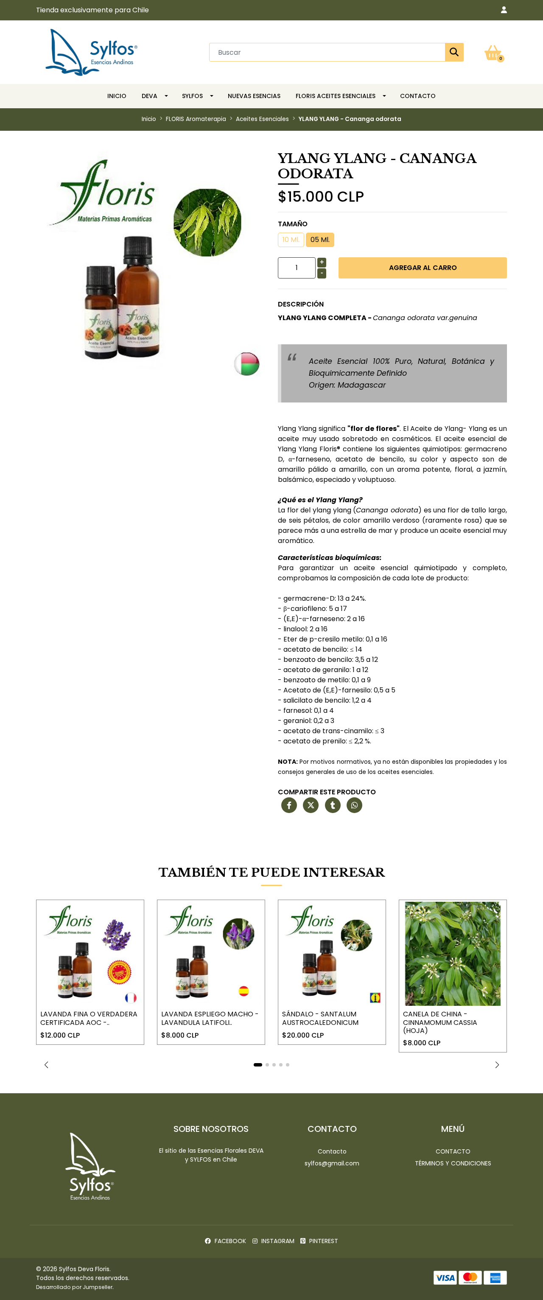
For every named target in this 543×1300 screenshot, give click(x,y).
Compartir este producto (327, 792)
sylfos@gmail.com (332, 1163)
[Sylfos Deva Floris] (92, 51)
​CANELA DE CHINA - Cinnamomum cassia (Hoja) (440, 1022)
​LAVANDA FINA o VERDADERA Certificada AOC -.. (88, 1018)
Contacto (418, 96)
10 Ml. (291, 240)
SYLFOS (192, 96)
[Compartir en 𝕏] (311, 805)
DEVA (149, 96)
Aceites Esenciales (262, 119)
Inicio (116, 96)
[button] (504, 10)
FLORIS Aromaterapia (196, 119)
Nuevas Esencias (254, 96)
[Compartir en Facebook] (289, 805)
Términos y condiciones (453, 1163)
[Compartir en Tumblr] (333, 805)
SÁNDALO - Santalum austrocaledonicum (320, 1018)
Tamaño (293, 224)
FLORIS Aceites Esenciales (335, 96)
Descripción (301, 304)
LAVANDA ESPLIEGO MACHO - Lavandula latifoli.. (210, 1018)
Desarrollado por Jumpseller (74, 1287)
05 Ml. (320, 240)
